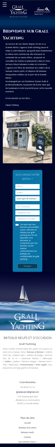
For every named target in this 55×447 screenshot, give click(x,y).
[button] (4, 4)
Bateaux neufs (27, 432)
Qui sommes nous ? (27, 441)
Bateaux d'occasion (27, 427)
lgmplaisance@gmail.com (27, 392)
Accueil (27, 422)
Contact (27, 437)
